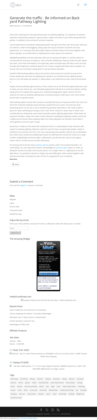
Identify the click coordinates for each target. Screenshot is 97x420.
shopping (14, 394)
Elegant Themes (43, 414)
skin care (22, 394)
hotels (13, 386)
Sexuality (83, 390)
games (27, 383)
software (41, 394)
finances (13, 383)
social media (31, 394)
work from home (16, 398)
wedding (71, 394)
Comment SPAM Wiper (28, 418)
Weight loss (80, 394)
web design (62, 394)
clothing (48, 379)
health (34, 383)
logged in (23, 185)
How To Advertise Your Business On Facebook (28, 310)
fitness (21, 383)
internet (19, 386)
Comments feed (16, 210)
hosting (79, 383)
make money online (69, 386)
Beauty (32, 379)
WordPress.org (15, 214)
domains (72, 379)
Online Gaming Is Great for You (22, 321)
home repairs (70, 383)
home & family (43, 383)
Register (13, 199)
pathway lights (61, 148)
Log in (12, 203)
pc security (33, 390)
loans (58, 386)
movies (13, 390)
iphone (41, 386)
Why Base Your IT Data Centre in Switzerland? (28, 317)
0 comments (27, 26)
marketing (81, 386)
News (26, 390)
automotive (24, 379)
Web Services (15, 26)
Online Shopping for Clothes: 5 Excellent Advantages (30, 313)
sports (48, 394)
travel (54, 394)
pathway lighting (41, 145)
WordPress (66, 414)
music (20, 390)
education (80, 379)
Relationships (53, 390)
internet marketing (31, 386)
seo (77, 390)
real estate (43, 390)
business (40, 379)
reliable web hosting (66, 390)
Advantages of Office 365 (19, 324)
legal (52, 386)
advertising (14, 379)
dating (64, 379)
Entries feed (14, 206)
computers (56, 379)
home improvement (57, 383)
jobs (47, 386)
